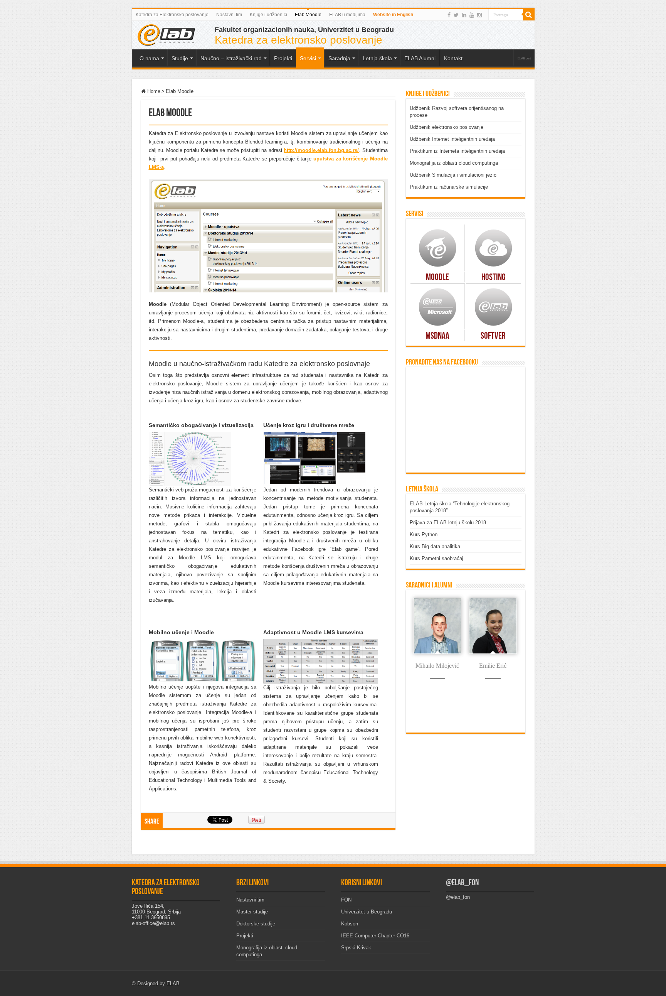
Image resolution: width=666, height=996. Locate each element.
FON (346, 900)
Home (153, 91)
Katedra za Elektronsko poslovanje (172, 14)
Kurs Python (423, 534)
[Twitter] (456, 15)
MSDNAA (437, 336)
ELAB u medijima (347, 14)
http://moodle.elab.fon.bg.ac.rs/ (321, 150)
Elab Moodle (308, 14)
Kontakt (453, 58)
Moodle (437, 277)
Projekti (244, 936)
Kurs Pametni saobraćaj (436, 558)
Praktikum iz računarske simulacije (449, 187)
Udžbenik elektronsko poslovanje (446, 127)
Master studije (252, 912)
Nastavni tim (229, 14)
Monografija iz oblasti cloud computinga (454, 163)
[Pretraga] (529, 14)
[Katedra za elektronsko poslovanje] (166, 34)
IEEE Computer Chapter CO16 (375, 936)
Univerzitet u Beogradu (366, 912)
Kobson (349, 924)
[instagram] (479, 15)
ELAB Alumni (420, 58)
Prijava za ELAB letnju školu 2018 (448, 522)
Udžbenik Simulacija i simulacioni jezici (454, 175)
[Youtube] (472, 15)
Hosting (493, 277)
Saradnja (339, 58)
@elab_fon (462, 883)
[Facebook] (449, 15)
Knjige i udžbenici (268, 14)
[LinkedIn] (464, 15)
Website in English (393, 14)
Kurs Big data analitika (435, 546)
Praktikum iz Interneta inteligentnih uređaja (457, 151)
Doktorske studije (255, 924)
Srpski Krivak (356, 947)
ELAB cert (524, 58)
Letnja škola (377, 58)
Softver (493, 336)
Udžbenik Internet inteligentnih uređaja (452, 139)
